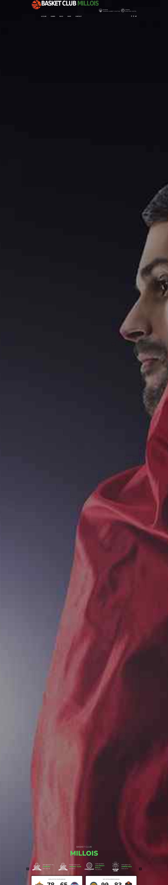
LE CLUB (43, 16)
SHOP (69, 16)
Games (53, 16)
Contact (78, 16)
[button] (27, 869)
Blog (61, 16)
